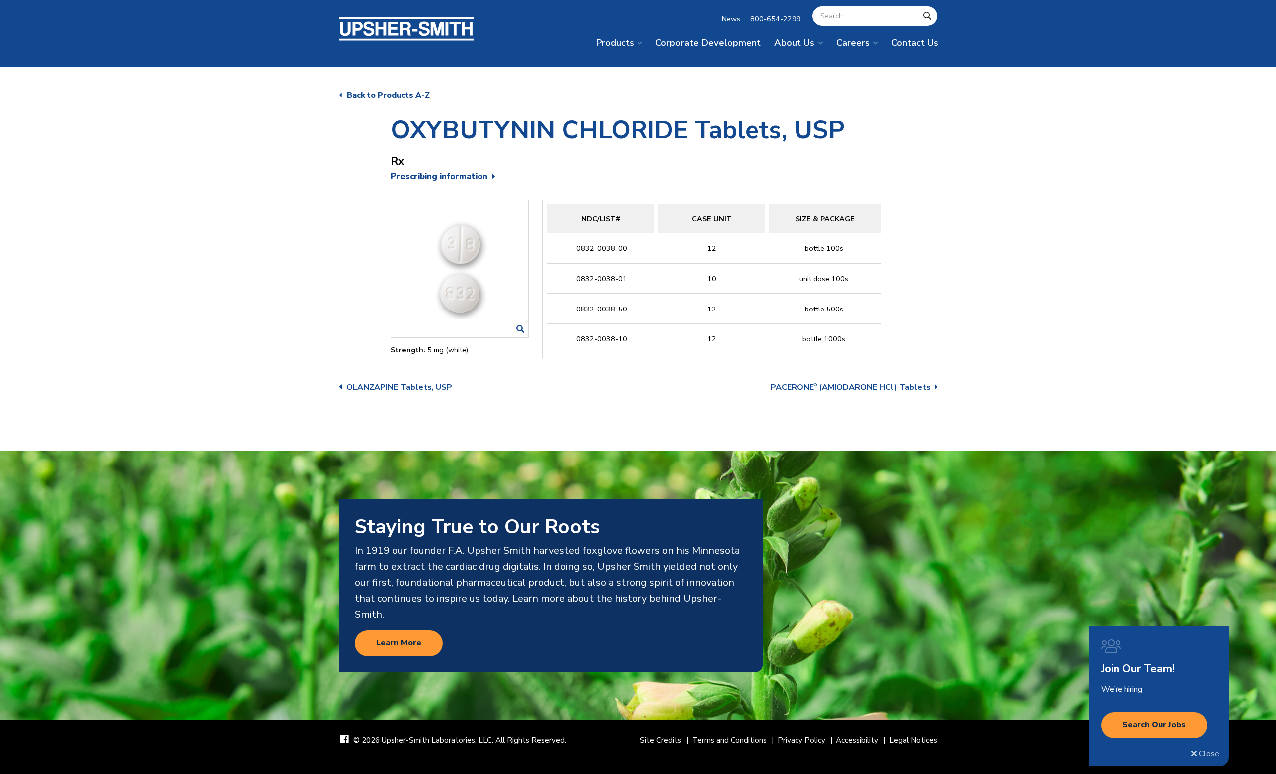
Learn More (398, 642)
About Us (794, 42)
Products (615, 42)
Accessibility (857, 740)
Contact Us (914, 42)
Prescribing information (439, 176)
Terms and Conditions (729, 740)
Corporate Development (708, 42)
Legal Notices (913, 740)
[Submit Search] (927, 15)
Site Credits (660, 740)
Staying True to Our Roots (477, 526)
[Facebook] (344, 740)
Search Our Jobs (1154, 724)
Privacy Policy (801, 740)
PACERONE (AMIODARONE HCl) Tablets (851, 387)
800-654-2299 (775, 19)
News (731, 19)
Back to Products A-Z (388, 95)
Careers (853, 42)
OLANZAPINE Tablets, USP (399, 387)
